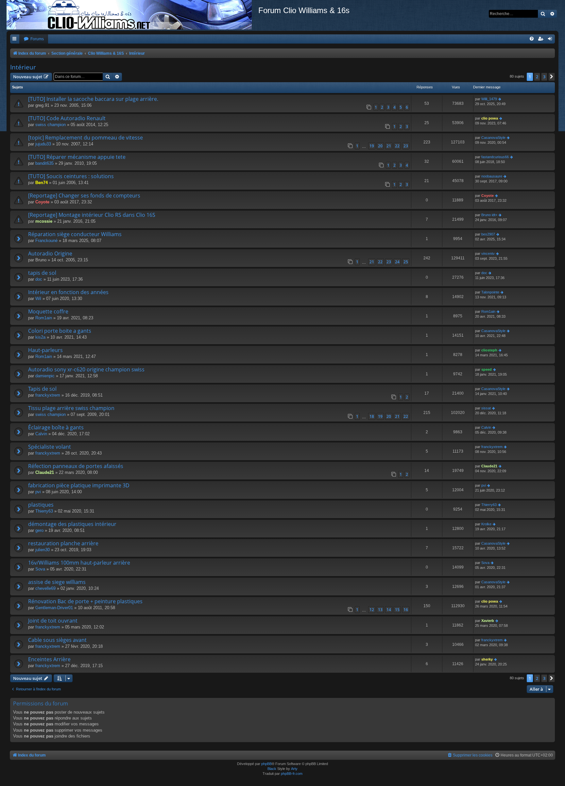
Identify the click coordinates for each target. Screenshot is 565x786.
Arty (294, 769)
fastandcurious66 (495, 157)
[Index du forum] (132, 14)
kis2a (40, 337)
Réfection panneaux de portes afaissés (75, 466)
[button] (551, 77)
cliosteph (489, 350)
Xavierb (487, 621)
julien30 (42, 549)
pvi (38, 491)
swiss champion (50, 124)
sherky (487, 659)
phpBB (266, 764)
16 (405, 609)
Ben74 (41, 182)
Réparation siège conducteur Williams (75, 234)
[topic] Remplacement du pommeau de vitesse (85, 137)
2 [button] (537, 77)
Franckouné (46, 240)
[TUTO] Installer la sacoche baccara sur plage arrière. (93, 99)
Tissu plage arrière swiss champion (71, 408)
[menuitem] (33, 39)
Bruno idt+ (489, 215)
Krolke (486, 524)
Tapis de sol (42, 388)
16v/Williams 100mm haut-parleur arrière (79, 562)
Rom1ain (43, 317)
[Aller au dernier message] (500, 99)
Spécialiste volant (49, 446)
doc (38, 279)
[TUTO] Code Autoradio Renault (67, 118)
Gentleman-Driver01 (54, 607)
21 (388, 146)
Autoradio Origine (50, 253)
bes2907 (488, 234)
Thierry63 (44, 511)
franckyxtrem (47, 395)
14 (388, 609)
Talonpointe (490, 292)
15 (397, 609)
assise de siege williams (57, 582)
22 (397, 146)
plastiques (41, 504)
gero (39, 530)
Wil (38, 298)
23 (405, 146)
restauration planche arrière (63, 543)
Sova (40, 569)
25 (405, 262)
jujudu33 (43, 143)
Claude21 (44, 472)
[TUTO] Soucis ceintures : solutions (71, 176)
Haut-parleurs (45, 350)
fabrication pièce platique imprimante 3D (78, 485)
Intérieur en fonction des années (68, 292)
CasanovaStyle (493, 138)
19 (371, 146)
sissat (486, 408)
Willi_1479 (489, 99)
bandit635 (44, 163)
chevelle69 (45, 588)
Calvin (41, 433)
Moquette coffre (48, 311)
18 (371, 416)
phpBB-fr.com (291, 774)
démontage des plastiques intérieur (72, 524)
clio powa (489, 118)
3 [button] (544, 77)
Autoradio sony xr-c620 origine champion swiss (86, 369)
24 (397, 262)
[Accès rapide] (14, 39)
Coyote (42, 201)
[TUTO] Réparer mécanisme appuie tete (77, 156)
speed (486, 369)
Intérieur (23, 67)
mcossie (43, 221)
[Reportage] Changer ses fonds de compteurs (84, 195)
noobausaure (491, 176)
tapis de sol (42, 272)
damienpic (45, 375)
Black (271, 769)
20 (380, 146)
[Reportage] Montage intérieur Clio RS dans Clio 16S (91, 214)
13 (380, 609)
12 (371, 609)
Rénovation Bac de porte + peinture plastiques (85, 601)
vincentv (488, 253)
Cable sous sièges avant (57, 640)
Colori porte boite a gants (59, 330)
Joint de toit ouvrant (52, 620)
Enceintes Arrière (49, 659)
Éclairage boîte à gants (56, 427)
